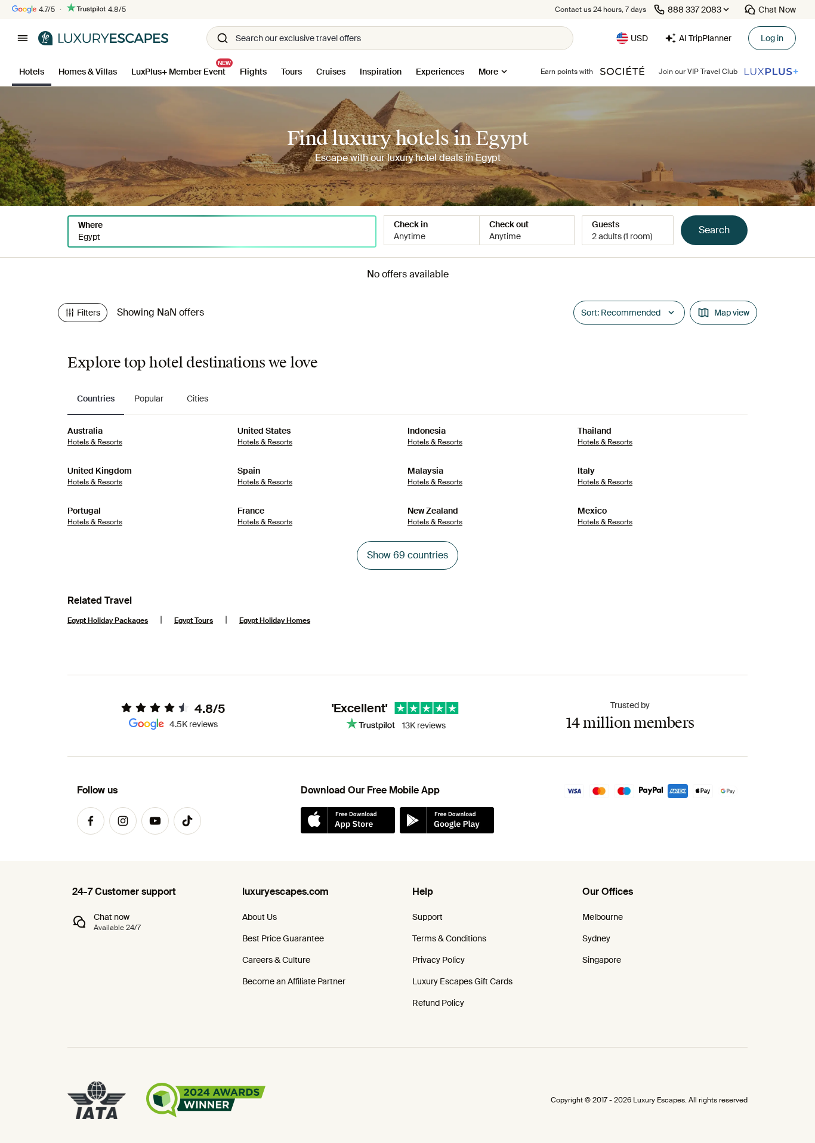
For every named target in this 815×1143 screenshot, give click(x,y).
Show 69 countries (407, 555)
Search (714, 230)
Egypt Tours (193, 620)
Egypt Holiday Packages (107, 620)
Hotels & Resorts (94, 442)
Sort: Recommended (620, 312)
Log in (772, 38)
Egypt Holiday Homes (274, 620)
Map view (731, 312)
